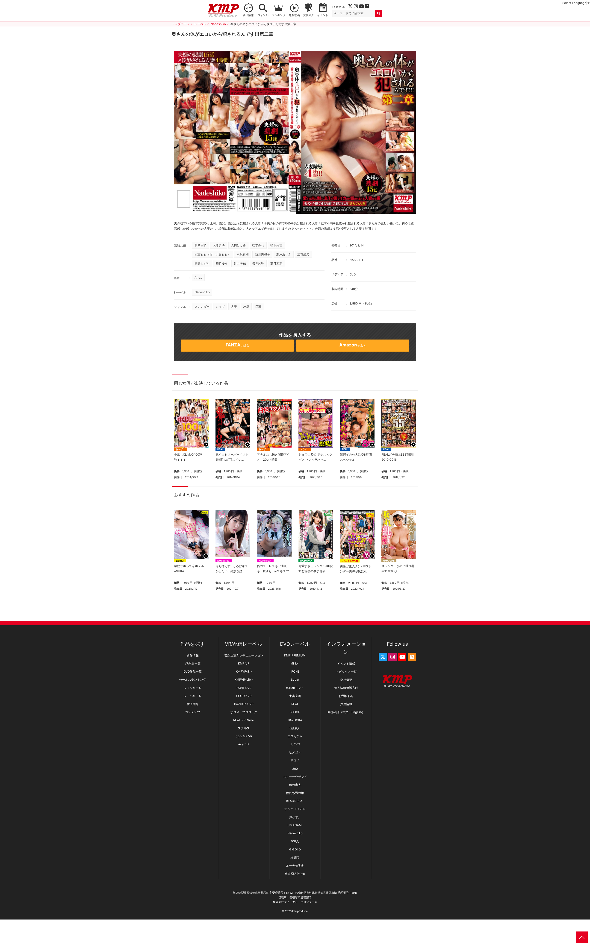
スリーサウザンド (295, 777)
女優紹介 (308, 15)
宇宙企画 (295, 696)
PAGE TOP (582, 937)
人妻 (234, 306)
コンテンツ (192, 712)
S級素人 (180, 560)
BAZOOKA (306, 560)
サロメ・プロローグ (243, 712)
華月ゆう (222, 263)
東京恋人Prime (295, 874)
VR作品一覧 (193, 663)
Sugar (295, 679)
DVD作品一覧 (192, 671)
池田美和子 (262, 254)
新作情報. (248, 15)
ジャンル (262, 15)
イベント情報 (346, 663)
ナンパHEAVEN (350, 560)
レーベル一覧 (193, 696)
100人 (295, 841)
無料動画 (294, 15)
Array (198, 277)
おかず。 (180, 449)
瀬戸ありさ (283, 254)
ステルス (244, 728)
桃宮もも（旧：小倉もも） (212, 254)
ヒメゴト (295, 752)
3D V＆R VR (244, 736)
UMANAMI (389, 560)
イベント (322, 15)
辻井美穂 (240, 263)
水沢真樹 (243, 254)
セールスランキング (192, 679)
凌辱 (246, 306)
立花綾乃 (303, 254)
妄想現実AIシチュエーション (243, 655)
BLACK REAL (295, 801)
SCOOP (295, 712)
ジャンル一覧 (193, 688)
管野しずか (202, 263)
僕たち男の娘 (295, 793)
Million (295, 663)
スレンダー (202, 306)
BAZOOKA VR (243, 704)
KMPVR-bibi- (244, 679)
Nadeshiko (202, 292)
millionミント (295, 688)
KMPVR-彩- (223, 560)
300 (295, 768)
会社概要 (346, 680)
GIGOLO (295, 849)
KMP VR (243, 663)
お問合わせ (346, 696)
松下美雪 (276, 245)
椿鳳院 (294, 857)
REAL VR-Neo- (243, 720)
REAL (220, 449)
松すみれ (258, 245)
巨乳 (258, 306)
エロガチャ (294, 736)
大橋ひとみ (238, 245)
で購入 (237, 345)
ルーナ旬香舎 (295, 865)
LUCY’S (295, 744)
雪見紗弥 (258, 263)
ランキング (279, 15)
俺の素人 (295, 785)
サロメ (294, 760)
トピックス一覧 (346, 672)
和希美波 (200, 245)
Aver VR (243, 744)
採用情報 (346, 704)
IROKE (295, 671)
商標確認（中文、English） (346, 712)
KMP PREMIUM (295, 655)
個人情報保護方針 (346, 688)
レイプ (220, 306)
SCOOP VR (243, 696)
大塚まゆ (219, 245)
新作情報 (193, 655)
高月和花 (276, 263)
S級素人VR (243, 688)
